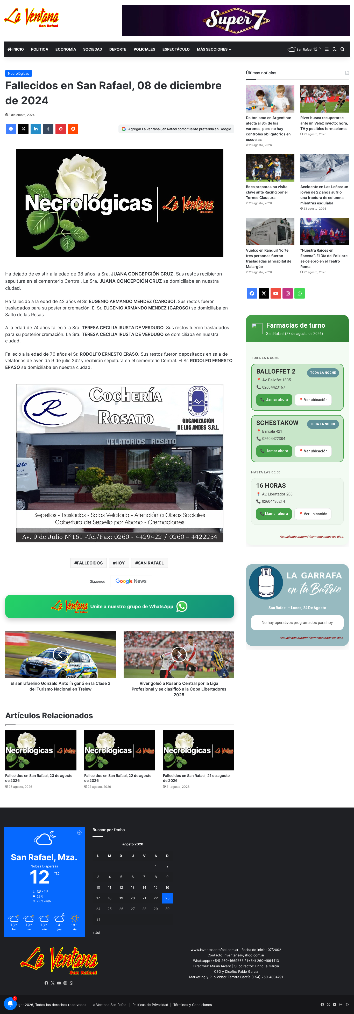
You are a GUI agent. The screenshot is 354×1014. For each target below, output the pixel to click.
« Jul (96, 932)
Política (39, 49)
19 (121, 898)
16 (167, 887)
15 (156, 887)
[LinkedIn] (36, 129)
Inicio (18, 49)
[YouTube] (59, 983)
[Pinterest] (60, 129)
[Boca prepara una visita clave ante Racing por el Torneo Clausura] (270, 168)
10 (98, 887)
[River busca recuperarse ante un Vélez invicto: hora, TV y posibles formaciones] (324, 98)
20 (133, 898)
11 (109, 887)
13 (132, 887)
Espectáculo (176, 49)
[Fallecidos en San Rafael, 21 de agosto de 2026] (198, 750)
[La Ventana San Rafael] (31, 17)
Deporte (117, 49)
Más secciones (212, 49)
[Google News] (131, 581)
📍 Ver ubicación (313, 400)
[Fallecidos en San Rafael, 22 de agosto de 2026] (119, 750)
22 (156, 898)
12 (121, 887)
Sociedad (92, 49)
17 (98, 898)
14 (144, 887)
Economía (65, 49)
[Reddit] (73, 129)
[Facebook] (11, 129)
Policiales (144, 49)
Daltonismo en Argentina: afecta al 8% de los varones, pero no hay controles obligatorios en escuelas (268, 128)
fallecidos (90, 562)
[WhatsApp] (71, 983)
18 (109, 898)
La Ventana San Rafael (109, 1005)
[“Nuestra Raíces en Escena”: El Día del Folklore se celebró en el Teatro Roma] (324, 231)
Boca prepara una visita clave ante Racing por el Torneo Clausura (267, 192)
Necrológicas (18, 73)
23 (167, 898)
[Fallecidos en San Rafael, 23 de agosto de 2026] (40, 750)
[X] (23, 129)
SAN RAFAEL (151, 562)
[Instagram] (65, 983)
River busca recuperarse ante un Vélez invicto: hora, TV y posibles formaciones (324, 123)
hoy (120, 562)
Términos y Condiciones (192, 1005)
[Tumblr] (48, 129)
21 (144, 898)
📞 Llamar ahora (274, 399)
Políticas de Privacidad (150, 1005)
